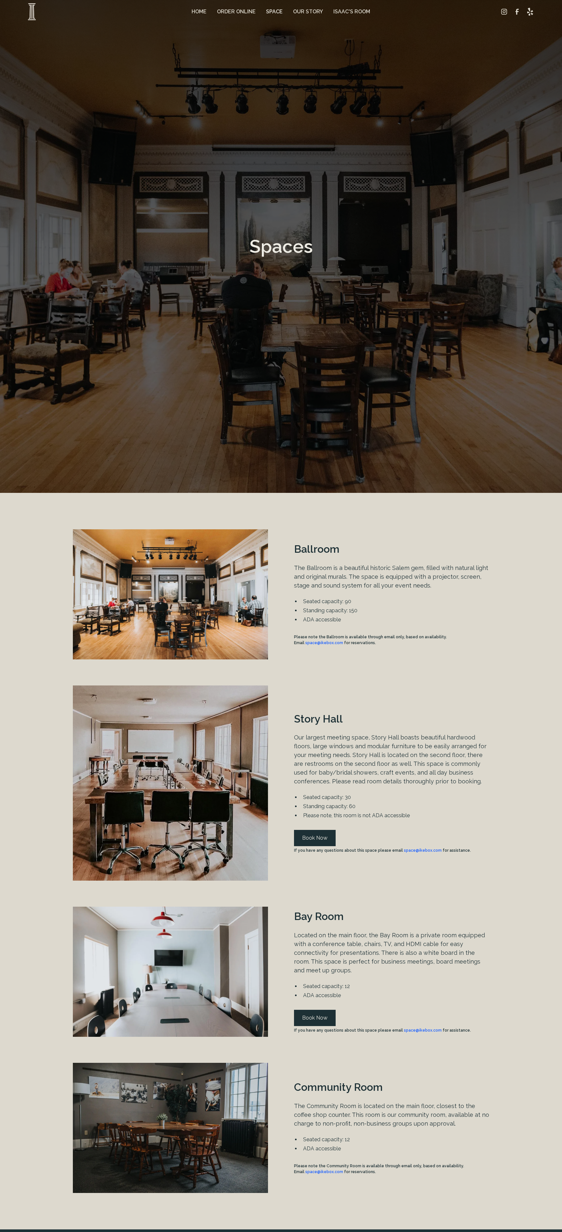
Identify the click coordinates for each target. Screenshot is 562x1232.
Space (274, 11)
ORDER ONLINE (236, 11)
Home (199, 11)
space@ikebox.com (324, 643)
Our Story (308, 11)
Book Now (315, 838)
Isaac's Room (351, 11)
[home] (32, 11)
